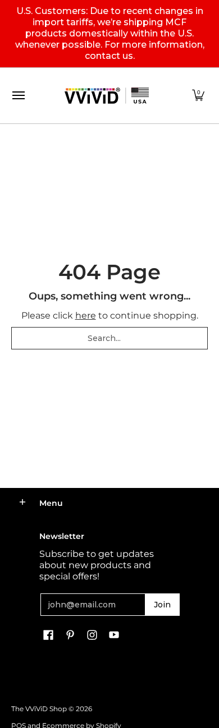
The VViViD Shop (39, 708)
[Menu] (18, 95)
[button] (198, 95)
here (85, 315)
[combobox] (109, 338)
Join (162, 605)
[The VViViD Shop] (107, 95)
